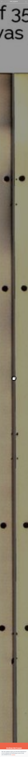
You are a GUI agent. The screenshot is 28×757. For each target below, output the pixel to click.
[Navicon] (1, 1)
